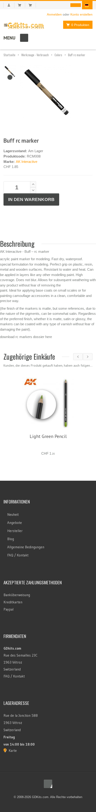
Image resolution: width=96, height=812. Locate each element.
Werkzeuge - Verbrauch (35, 55)
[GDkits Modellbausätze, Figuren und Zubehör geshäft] (24, 25)
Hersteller (15, 536)
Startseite (9, 55)
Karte (13, 756)
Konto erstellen (81, 14)
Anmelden (54, 14)
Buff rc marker (76, 55)
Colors (58, 55)
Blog (10, 544)
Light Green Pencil (48, 436)
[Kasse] (32, 5)
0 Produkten (80, 25)
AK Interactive (26, 162)
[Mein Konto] (8, 5)
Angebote (14, 528)
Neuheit (13, 520)
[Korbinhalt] (21, 5)
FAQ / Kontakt (17, 561)
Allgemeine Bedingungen (25, 552)
